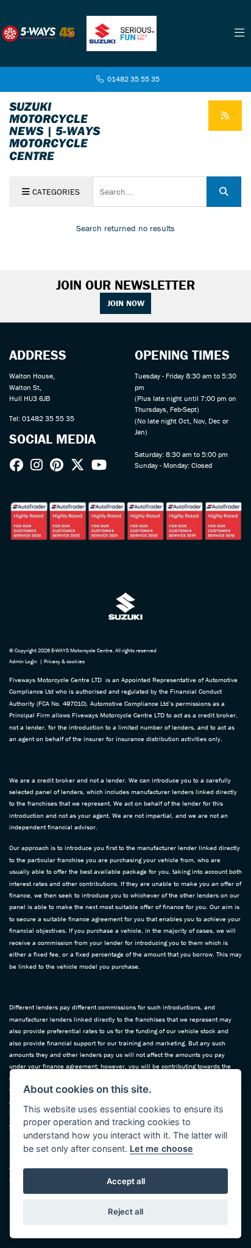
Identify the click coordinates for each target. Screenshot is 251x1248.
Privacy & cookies (64, 661)
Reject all (125, 1211)
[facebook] (19, 465)
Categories (55, 191)
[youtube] (102, 465)
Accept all (126, 1181)
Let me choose (161, 1148)
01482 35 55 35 (132, 79)
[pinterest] (59, 465)
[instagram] (39, 465)
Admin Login (23, 661)
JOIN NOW (125, 303)
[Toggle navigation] (239, 33)
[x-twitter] (80, 465)
